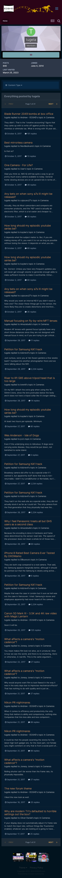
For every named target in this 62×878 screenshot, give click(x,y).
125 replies (35, 630)
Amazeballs (25, 324)
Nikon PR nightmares (17, 702)
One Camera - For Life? (18, 165)
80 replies (31, 248)
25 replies (35, 802)
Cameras (50, 117)
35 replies (31, 216)
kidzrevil (24, 353)
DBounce (24, 559)
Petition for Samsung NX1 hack (23, 349)
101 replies (32, 133)
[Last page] (57, 104)
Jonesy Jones (26, 645)
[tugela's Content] (31, 55)
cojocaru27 (25, 200)
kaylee (23, 232)
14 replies (35, 400)
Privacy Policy (36, 867)
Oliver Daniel (26, 818)
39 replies (31, 185)
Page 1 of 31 (31, 104)
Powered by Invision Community (31, 874)
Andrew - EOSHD (28, 117)
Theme (22, 867)
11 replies (34, 340)
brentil (23, 384)
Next (51, 104)
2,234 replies (36, 369)
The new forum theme (18, 788)
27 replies (35, 662)
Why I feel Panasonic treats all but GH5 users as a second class (28, 523)
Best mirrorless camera (18, 142)
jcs (21, 439)
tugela (7, 117)
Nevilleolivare (26, 146)
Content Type (14, 85)
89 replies (35, 722)
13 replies (31, 156)
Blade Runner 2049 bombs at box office (28, 113)
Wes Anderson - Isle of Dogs (21, 435)
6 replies (34, 455)
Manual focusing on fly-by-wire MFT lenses (30, 320)
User (22, 169)
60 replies (35, 544)
